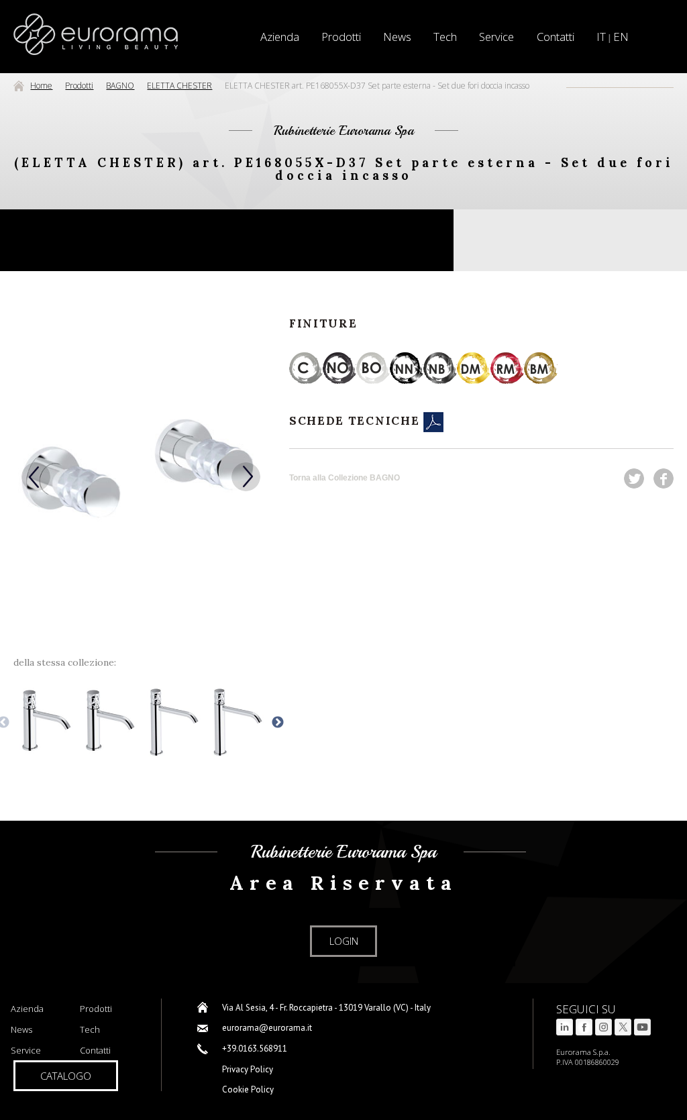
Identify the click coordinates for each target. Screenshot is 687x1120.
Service (496, 36)
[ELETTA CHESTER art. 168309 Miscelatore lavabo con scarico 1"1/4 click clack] (44, 722)
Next (245, 476)
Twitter (634, 478)
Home (41, 85)
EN (621, 36)
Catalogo (65, 1075)
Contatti (555, 36)
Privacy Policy (247, 1069)
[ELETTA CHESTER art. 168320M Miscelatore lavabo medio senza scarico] (236, 722)
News (397, 36)
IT (601, 36)
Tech (445, 36)
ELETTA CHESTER (179, 85)
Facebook (663, 478)
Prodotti (341, 36)
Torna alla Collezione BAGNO (344, 477)
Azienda (27, 1009)
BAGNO (120, 85)
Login (343, 941)
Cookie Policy (248, 1089)
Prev (35, 476)
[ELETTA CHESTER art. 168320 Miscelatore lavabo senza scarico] (108, 722)
